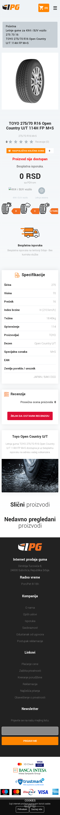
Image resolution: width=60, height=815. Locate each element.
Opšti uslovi (30, 614)
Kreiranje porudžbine (30, 677)
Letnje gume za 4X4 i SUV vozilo (26, 30)
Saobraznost (30, 628)
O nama (30, 608)
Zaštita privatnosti (30, 671)
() (45, 7)
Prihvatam (22, 809)
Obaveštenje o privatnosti (30, 697)
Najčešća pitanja (30, 691)
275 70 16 (12, 35)
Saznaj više (36, 809)
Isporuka (30, 621)
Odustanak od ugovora (30, 634)
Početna (11, 26)
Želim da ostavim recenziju (30, 415)
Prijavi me (30, 740)
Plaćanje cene (30, 664)
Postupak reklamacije (30, 641)
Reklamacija (30, 684)
